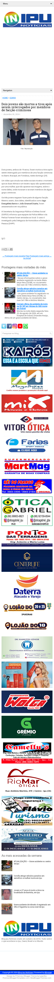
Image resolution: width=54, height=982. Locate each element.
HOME (5, 98)
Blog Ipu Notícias (25, 972)
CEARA (13, 98)
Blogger (48, 972)
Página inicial (27, 257)
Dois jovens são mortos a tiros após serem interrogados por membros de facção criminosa (27, 107)
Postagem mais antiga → (41, 256)
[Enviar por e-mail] (2, 249)
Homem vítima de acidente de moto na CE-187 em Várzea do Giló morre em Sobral (32, 306)
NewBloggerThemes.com (41, 978)
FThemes (19, 976)
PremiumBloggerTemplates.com (16, 978)
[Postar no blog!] (5, 249)
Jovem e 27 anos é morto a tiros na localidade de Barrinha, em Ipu (29, 891)
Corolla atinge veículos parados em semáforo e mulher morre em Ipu (32, 289)
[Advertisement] (27, 60)
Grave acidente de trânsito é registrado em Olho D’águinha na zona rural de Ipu (32, 906)
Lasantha (42, 976)
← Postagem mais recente (13, 256)
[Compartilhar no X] (8, 249)
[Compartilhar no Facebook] (11, 249)
